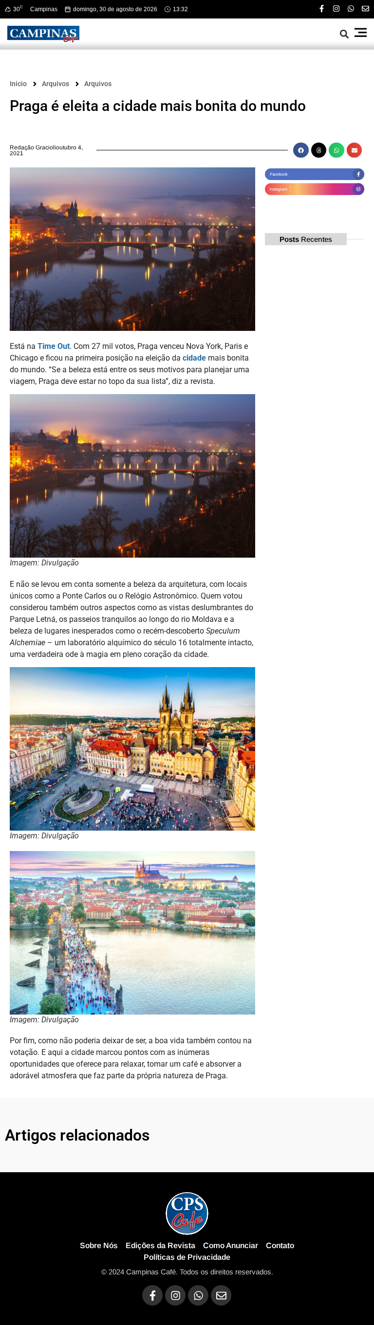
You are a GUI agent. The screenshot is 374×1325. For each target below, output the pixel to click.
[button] (344, 34)
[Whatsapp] (351, 8)
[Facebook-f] (321, 8)
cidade (194, 358)
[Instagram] (336, 8)
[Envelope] (365, 8)
